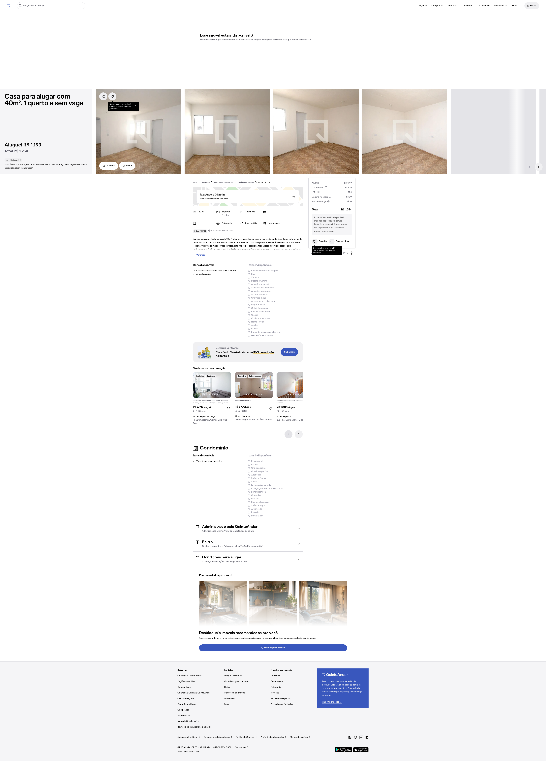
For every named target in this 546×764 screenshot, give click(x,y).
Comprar (436, 6)
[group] (212, 399)
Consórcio (484, 6)
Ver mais (200, 255)
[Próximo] (539, 167)
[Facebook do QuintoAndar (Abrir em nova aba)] (349, 737)
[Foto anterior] (198, 385)
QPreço (468, 6)
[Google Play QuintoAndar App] (343, 749)
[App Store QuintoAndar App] (361, 749)
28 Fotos (110, 166)
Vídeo (129, 166)
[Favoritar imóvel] (112, 96)
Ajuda (514, 6)
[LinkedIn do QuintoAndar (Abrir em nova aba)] (367, 737)
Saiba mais (289, 352)
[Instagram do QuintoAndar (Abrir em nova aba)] (355, 737)
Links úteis (499, 6)
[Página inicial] (8, 6)
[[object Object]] (135, 105)
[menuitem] (422, 5)
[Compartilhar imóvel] (103, 96)
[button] (248, 528)
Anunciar (452, 6)
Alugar (421, 6)
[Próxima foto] (226, 385)
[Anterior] (529, 167)
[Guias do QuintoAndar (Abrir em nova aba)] (361, 737)
